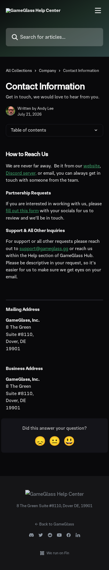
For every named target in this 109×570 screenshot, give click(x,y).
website (91, 166)
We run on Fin (58, 553)
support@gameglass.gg (43, 248)
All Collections (19, 70)
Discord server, (21, 173)
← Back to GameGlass (54, 524)
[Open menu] (98, 10)
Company (47, 70)
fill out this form (22, 210)
